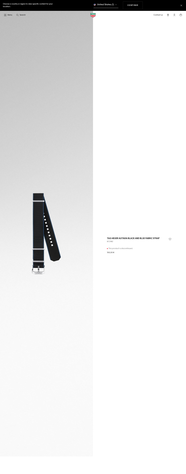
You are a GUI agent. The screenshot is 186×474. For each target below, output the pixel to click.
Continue (135, 5)
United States (104, 4)
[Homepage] (93, 15)
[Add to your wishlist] (170, 239)
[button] (174, 15)
